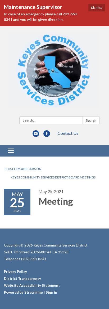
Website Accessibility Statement (32, 285)
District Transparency (22, 278)
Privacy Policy (15, 272)
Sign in (51, 292)
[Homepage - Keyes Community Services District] (54, 72)
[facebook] (46, 135)
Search (91, 120)
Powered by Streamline (23, 292)
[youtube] (36, 135)
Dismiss (96, 8)
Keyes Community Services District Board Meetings (53, 177)
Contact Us (68, 133)
